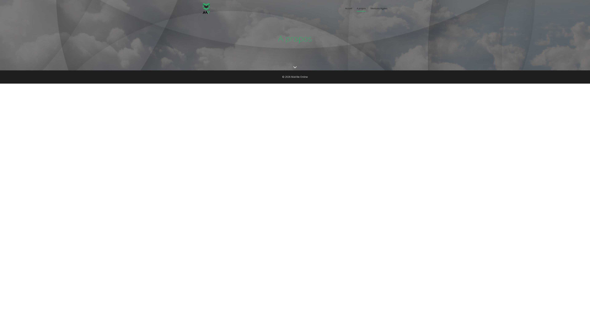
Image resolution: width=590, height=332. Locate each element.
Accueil (348, 8)
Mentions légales (378, 8)
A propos (361, 8)
